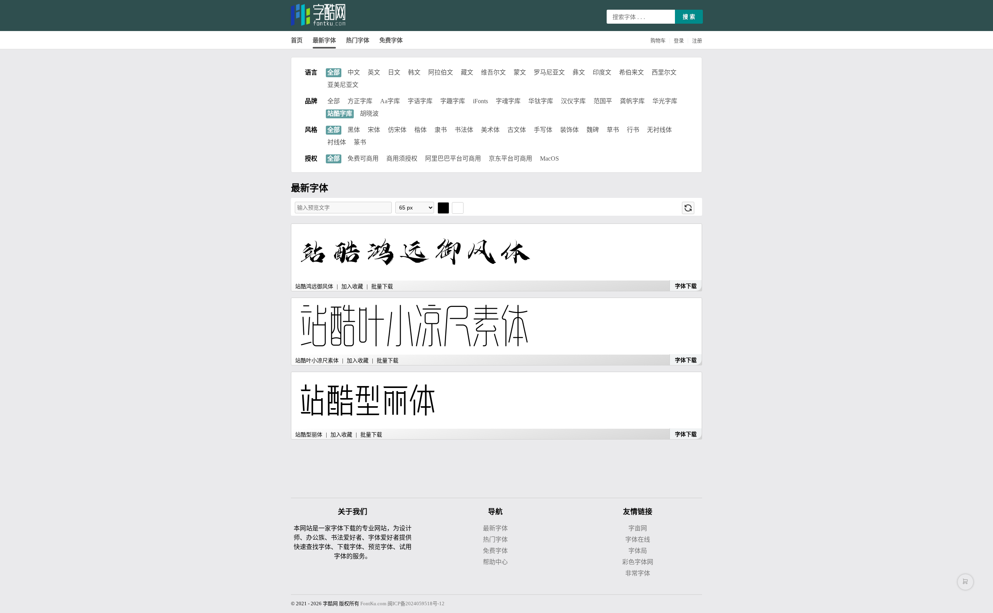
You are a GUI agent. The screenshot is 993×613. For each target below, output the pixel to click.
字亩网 (637, 528)
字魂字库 (508, 101)
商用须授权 (401, 158)
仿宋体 (397, 129)
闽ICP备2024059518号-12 (416, 603)
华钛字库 (540, 101)
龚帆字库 (632, 101)
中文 (354, 72)
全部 (333, 72)
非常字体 (637, 573)
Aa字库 (390, 101)
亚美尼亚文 (342, 84)
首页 (297, 40)
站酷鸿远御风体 (314, 286)
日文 (394, 72)
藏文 (467, 72)
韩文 (414, 72)
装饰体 (569, 129)
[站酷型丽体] (493, 400)
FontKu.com (373, 603)
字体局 (637, 550)
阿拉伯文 (440, 72)
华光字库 (664, 101)
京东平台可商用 (510, 158)
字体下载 (686, 286)
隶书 (440, 129)
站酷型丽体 (309, 435)
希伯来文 (631, 72)
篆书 (360, 142)
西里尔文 (664, 72)
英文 (374, 72)
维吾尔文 (493, 72)
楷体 (420, 129)
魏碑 (592, 129)
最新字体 (324, 40)
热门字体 (357, 40)
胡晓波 (369, 113)
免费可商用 (363, 158)
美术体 (490, 129)
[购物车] (965, 582)
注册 (697, 40)
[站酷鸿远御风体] (493, 252)
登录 (679, 40)
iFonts (480, 101)
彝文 (579, 72)
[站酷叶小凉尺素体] (493, 326)
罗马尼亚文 (549, 72)
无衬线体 (659, 129)
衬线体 (336, 142)
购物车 (658, 40)
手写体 (543, 129)
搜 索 (689, 17)
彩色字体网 (637, 562)
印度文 (602, 72)
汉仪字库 (573, 101)
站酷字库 (339, 113)
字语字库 (420, 101)
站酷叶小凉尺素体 (317, 361)
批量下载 (382, 286)
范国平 (602, 101)
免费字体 (391, 40)
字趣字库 (452, 101)
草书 (613, 129)
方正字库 (360, 101)
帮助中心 (495, 562)
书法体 (464, 129)
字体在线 (637, 539)
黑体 (354, 129)
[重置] (688, 208)
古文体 (516, 129)
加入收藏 (352, 286)
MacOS (549, 158)
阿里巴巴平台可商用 (453, 158)
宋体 (374, 129)
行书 (633, 129)
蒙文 (520, 72)
